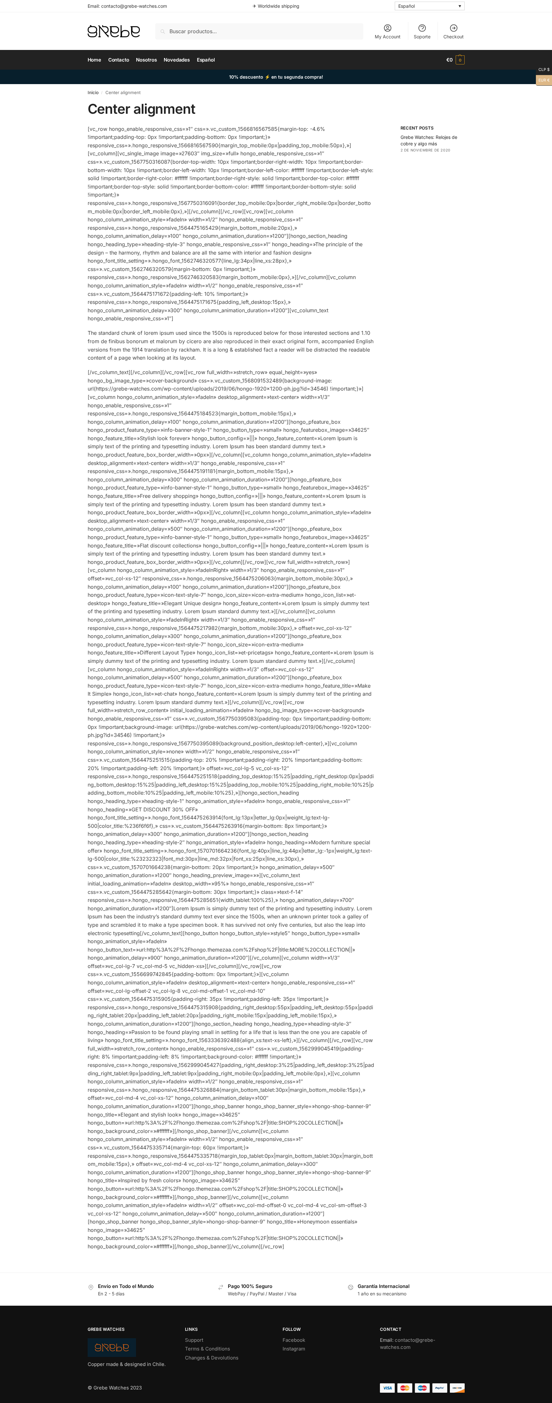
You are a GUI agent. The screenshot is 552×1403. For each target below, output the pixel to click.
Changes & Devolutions (211, 1358)
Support (194, 1340)
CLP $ (543, 68)
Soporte (422, 36)
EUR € (543, 79)
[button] (455, 60)
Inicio (93, 92)
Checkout (453, 36)
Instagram (294, 1349)
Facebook (294, 1340)
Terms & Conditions (207, 1349)
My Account (388, 36)
